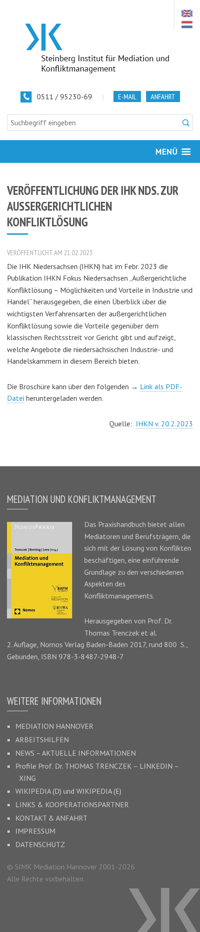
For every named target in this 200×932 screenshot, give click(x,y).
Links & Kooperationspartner (72, 804)
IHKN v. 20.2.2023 (164, 423)
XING (27, 778)
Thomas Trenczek (111, 632)
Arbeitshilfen (42, 739)
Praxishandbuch (122, 524)
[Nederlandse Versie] (187, 24)
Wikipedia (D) (38, 791)
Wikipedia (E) (98, 791)
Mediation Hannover (54, 726)
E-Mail (127, 96)
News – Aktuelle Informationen (75, 753)
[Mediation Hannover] (100, 42)
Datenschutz (40, 844)
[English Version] (187, 13)
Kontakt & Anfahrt (51, 818)
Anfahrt (163, 96)
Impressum (35, 831)
